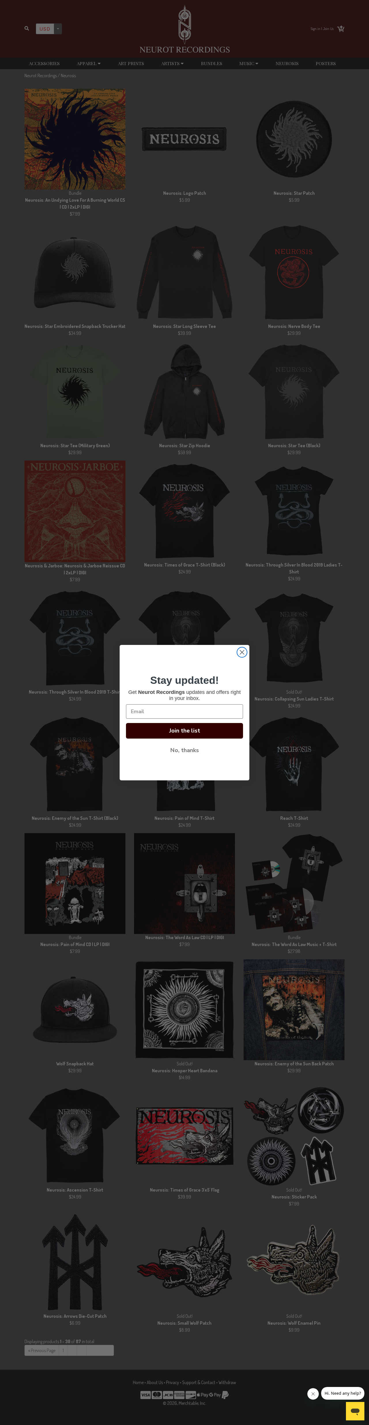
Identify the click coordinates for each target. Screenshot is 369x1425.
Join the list (184, 731)
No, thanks (184, 750)
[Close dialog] (242, 652)
